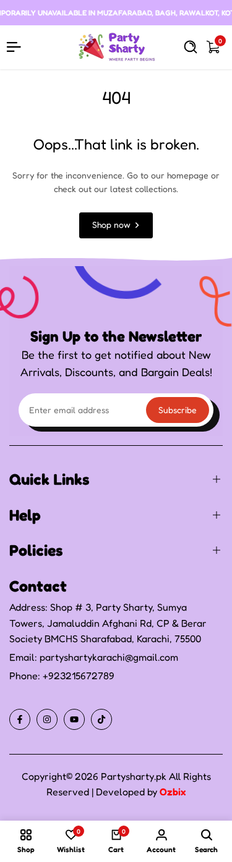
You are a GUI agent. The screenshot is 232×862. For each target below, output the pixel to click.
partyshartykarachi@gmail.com (109, 657)
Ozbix (173, 791)
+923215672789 (78, 675)
